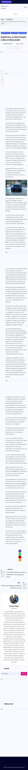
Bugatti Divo (9, 19)
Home (2, 19)
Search (24, 673)
